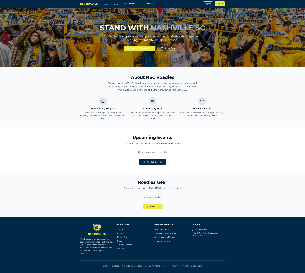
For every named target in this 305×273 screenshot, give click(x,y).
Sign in (208, 4)
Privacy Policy (177, 266)
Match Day (122, 237)
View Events (171, 48)
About (120, 229)
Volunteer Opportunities (165, 233)
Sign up (220, 4)
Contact (120, 248)
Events (120, 233)
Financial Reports (162, 241)
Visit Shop (154, 207)
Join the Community (141, 48)
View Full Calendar (154, 162)
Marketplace (148, 4)
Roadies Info (129, 4)
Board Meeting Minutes (164, 237)
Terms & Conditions (193, 266)
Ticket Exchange (124, 245)
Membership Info (162, 229)
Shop (119, 241)
